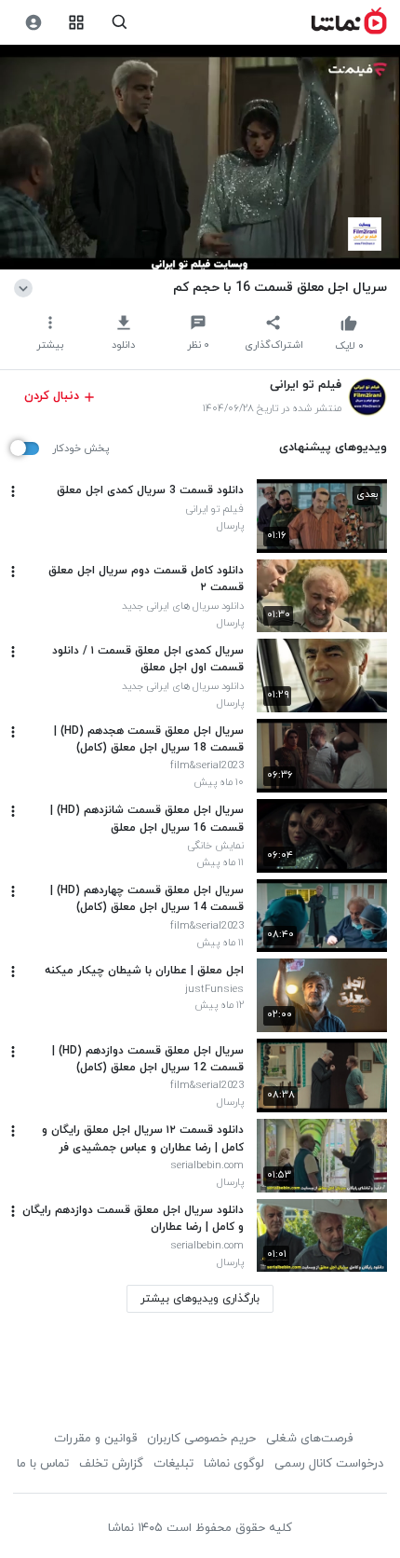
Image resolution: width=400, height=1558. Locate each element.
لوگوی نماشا (234, 1463)
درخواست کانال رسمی (328, 1463)
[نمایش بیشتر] (26, 287)
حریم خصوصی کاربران (201, 1438)
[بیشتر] (13, 491)
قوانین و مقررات (95, 1438)
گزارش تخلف (111, 1463)
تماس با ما (43, 1463)
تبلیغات (173, 1463)
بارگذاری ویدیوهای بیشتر (200, 1298)
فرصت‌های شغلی (309, 1438)
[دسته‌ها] (77, 22)
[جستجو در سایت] (120, 22)
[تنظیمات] (33, 22)
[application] (200, 157)
